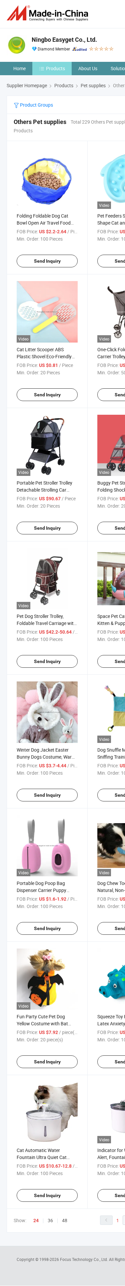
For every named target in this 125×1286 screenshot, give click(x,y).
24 (36, 1220)
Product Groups (36, 105)
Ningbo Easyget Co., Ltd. (64, 39)
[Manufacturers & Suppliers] (49, 13)
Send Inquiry (47, 261)
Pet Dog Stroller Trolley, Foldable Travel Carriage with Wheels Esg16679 (46, 623)
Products (55, 68)
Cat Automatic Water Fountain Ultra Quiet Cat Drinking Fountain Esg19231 (46, 1157)
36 (50, 1220)
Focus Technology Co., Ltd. (84, 1259)
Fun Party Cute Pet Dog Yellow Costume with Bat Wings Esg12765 (42, 1023)
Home (19, 68)
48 (64, 1220)
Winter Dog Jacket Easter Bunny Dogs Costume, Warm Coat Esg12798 (46, 757)
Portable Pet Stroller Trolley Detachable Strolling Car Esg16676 (44, 490)
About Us (87, 68)
